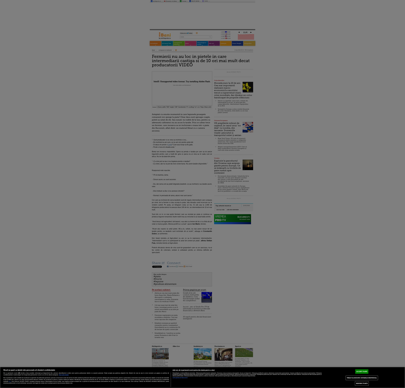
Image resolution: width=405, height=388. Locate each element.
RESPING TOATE (362, 383)
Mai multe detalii (64, 375)
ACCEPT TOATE (361, 371)
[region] (202, 377)
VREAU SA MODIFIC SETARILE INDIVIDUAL (362, 378)
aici (10, 381)
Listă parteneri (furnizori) (180, 377)
